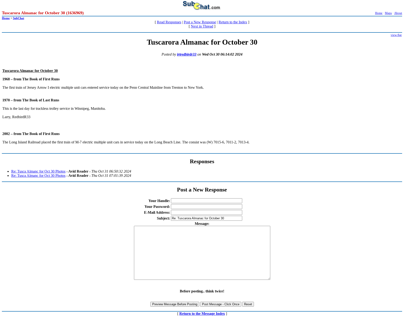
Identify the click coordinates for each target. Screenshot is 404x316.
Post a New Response (200, 22)
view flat (396, 35)
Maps (388, 13)
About (398, 13)
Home (378, 13)
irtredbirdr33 (186, 54)
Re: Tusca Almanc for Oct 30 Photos (38, 171)
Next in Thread (202, 26)
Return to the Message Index (202, 314)
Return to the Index (233, 22)
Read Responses (169, 22)
